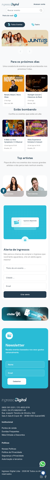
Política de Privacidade (12, 452)
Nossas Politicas (9, 449)
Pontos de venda (9, 428)
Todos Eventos (16, 24)
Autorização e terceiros (12, 459)
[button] (20, 51)
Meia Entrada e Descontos (13, 435)
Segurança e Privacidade (13, 456)
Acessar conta (39, 4)
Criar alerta (25, 294)
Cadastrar (17, 381)
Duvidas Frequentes (10, 431)
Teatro (37, 24)
